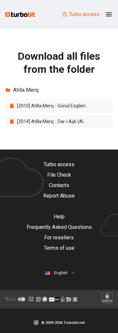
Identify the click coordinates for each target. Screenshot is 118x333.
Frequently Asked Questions (59, 227)
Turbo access (84, 14)
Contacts (59, 185)
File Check (59, 175)
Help (59, 217)
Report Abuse (59, 196)
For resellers (59, 237)
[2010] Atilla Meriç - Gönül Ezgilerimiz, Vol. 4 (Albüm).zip (56, 105)
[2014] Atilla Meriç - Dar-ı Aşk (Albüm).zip (56, 121)
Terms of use (59, 248)
